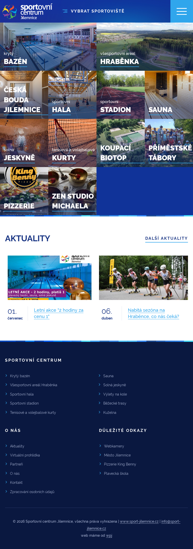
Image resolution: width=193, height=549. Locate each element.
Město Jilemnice (117, 455)
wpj (109, 535)
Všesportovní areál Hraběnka (33, 385)
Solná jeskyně (114, 385)
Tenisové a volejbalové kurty (33, 413)
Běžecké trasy (114, 403)
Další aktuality (166, 238)
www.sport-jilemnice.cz (139, 521)
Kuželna (109, 413)
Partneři (16, 464)
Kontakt (16, 483)
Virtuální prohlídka (25, 455)
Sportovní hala (22, 394)
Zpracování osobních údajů (32, 492)
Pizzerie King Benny (120, 464)
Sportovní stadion (24, 403)
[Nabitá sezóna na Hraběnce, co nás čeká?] (143, 278)
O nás (15, 474)
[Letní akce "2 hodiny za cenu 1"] (49, 278)
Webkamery (114, 446)
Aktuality (17, 446)
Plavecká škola (116, 474)
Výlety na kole (115, 394)
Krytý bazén (20, 376)
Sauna (108, 376)
